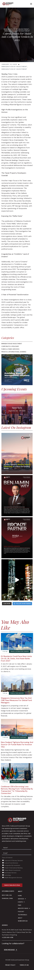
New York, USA (7, 895)
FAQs (19, 905)
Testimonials (22, 915)
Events (20, 902)
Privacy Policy (10, 965)
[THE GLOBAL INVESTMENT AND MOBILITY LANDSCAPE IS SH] (17, 453)
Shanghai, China (7, 898)
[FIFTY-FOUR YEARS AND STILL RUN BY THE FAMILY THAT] (17, 537)
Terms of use (24, 965)
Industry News (23, 908)
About (20, 918)
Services (21, 899)
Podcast (21, 911)
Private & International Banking (20, 651)
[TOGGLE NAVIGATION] (27, 4)
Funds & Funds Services (17, 693)
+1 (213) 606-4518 (7, 937)
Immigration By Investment (16, 29)
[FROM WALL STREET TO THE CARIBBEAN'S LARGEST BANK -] (17, 495)
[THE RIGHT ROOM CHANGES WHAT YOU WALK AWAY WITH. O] (17, 579)
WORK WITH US (22, 921)
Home (20, 895)
